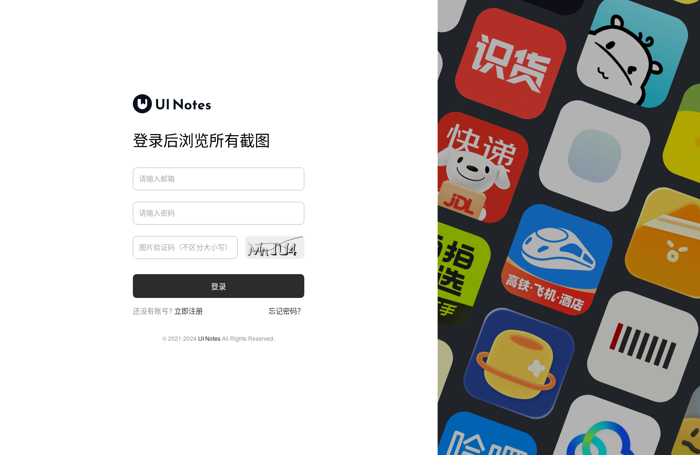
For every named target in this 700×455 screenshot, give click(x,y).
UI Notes (209, 338)
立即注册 (188, 311)
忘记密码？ (286, 311)
